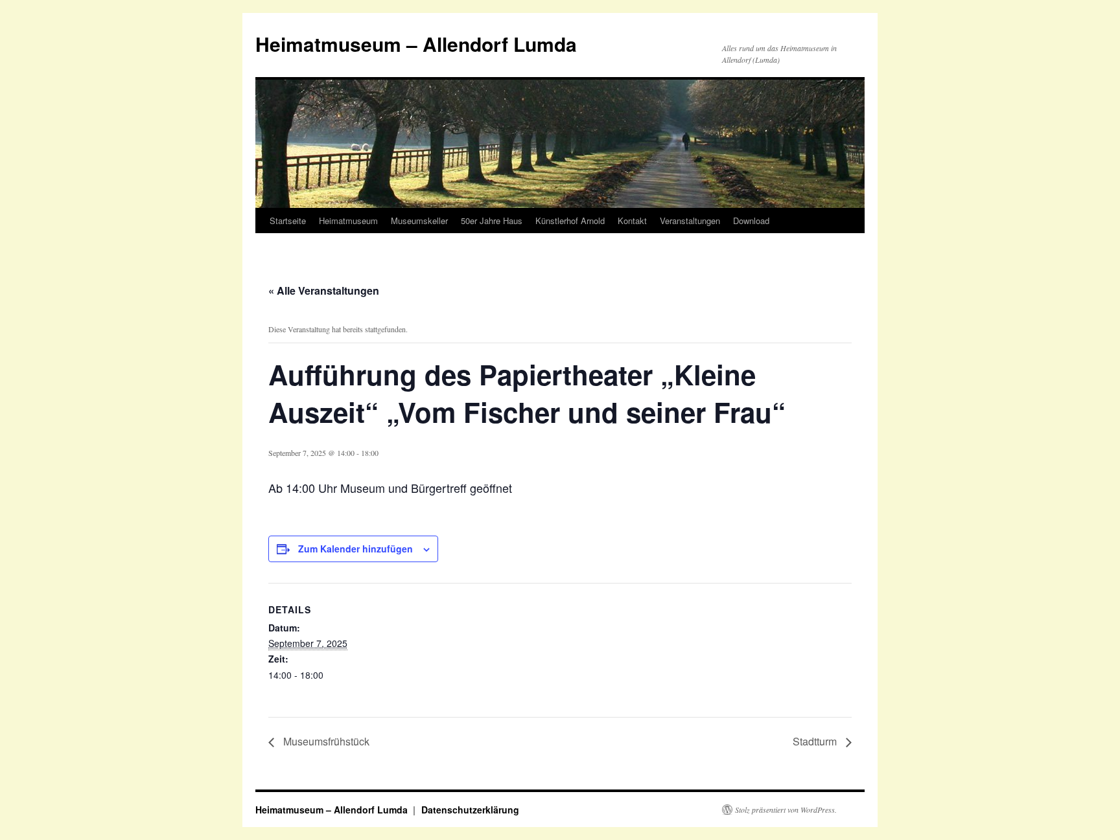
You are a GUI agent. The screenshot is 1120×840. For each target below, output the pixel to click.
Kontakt (632, 220)
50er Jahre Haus (491, 220)
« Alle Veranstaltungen (323, 290)
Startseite (288, 220)
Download (751, 220)
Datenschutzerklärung (470, 809)
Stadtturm (816, 741)
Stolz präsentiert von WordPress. (786, 809)
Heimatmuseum (348, 220)
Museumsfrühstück (325, 741)
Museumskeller (419, 220)
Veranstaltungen (690, 220)
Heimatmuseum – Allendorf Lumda (416, 44)
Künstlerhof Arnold (570, 220)
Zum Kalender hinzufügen (355, 548)
